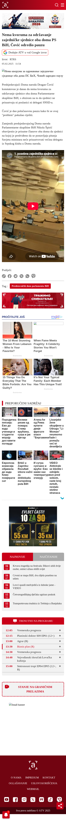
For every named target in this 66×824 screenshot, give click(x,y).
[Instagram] (24, 799)
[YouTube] (6, 799)
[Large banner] (33, 21)
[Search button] (56, 5)
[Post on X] (22, 276)
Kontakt (49, 777)
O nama (16, 777)
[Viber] (59, 799)
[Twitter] (32, 799)
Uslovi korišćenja (44, 783)
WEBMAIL (33, 789)
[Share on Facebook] (10, 276)
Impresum (32, 777)
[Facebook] (15, 799)
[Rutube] (41, 799)
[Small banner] (33, 526)
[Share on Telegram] (16, 276)
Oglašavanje (18, 783)
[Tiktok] (50, 799)
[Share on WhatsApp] (27, 276)
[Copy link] (4, 276)
